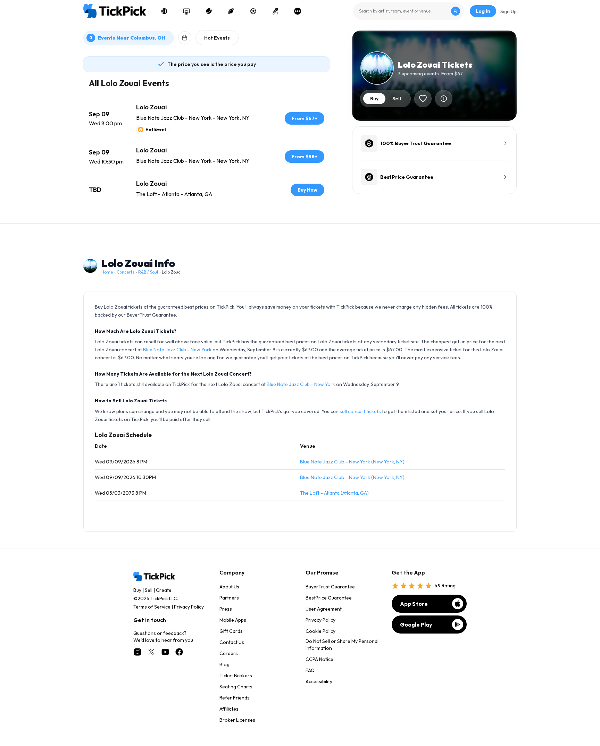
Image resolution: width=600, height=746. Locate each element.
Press (225, 609)
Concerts (125, 272)
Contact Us (231, 642)
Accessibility (319, 681)
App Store (414, 603)
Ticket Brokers (235, 675)
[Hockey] (209, 11)
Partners (229, 598)
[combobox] (408, 11)
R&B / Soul (148, 272)
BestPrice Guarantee (329, 598)
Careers (228, 653)
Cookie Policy (320, 631)
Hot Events (217, 38)
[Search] (455, 11)
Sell (148, 590)
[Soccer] (253, 11)
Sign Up (508, 11)
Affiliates (229, 709)
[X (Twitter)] (151, 652)
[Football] (231, 11)
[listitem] (206, 118)
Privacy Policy (189, 607)
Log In (483, 11)
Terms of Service (151, 607)
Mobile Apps (232, 620)
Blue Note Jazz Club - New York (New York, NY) (352, 462)
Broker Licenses (237, 720)
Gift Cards (231, 631)
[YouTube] (165, 652)
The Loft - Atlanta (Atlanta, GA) (334, 493)
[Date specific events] (184, 37)
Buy (137, 590)
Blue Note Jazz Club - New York (177, 349)
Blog (224, 664)
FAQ (310, 670)
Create (164, 590)
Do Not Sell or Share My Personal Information (342, 644)
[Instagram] (137, 652)
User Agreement (324, 609)
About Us (229, 587)
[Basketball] (186, 11)
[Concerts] (275, 11)
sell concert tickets (360, 411)
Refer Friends (234, 698)
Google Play (416, 624)
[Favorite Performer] (423, 98)
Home (107, 272)
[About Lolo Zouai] (443, 98)
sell (396, 98)
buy (374, 98)
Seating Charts (235, 687)
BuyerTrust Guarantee (330, 587)
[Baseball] (164, 11)
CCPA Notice (319, 659)
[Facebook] (179, 652)
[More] (298, 11)
